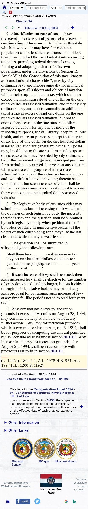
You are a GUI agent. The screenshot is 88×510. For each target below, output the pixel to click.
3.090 (51, 400)
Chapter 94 (24, 21)
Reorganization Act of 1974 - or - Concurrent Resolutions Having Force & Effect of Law (42, 392)
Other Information (23, 422)
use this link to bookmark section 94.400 (38, 378)
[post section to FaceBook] (23, 503)
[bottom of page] (72, 28)
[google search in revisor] (66, 502)
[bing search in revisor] (74, 502)
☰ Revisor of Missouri (18, 3)
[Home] (4, 7)
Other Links (18, 430)
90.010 (70, 337)
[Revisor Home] (8, 502)
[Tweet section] (37, 503)
